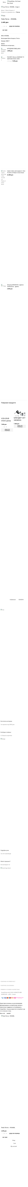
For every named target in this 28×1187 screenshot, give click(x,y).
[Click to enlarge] (4, 5)
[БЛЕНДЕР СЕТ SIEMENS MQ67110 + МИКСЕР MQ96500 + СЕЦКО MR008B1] (20, 411)
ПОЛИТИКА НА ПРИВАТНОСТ (8, 1085)
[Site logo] (14, 2)
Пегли (18, 12)
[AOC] (4, 654)
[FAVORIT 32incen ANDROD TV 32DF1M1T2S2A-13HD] (3, 112)
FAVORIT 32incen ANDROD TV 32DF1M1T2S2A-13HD (15, 57)
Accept (9, 1117)
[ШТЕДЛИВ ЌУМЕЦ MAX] (3, 51)
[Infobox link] (13, 771)
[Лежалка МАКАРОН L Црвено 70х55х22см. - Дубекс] (3, 340)
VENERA (21, 599)
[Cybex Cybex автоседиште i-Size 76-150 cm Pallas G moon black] (3, 226)
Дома (2, 10)
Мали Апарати (10, 10)
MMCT (8, 41)
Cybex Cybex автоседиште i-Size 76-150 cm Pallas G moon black (16, 171)
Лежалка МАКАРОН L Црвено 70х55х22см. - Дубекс (15, 285)
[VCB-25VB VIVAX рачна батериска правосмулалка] (7, 461)
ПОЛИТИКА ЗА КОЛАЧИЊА (7, 1089)
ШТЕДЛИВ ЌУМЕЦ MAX (13, 48)
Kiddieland (13, 599)
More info (2, 1117)
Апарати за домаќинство (8, 12)
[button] (7, 529)
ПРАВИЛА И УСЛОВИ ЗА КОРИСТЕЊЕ (10, 1093)
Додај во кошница (14, 26)
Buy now (5, 30)
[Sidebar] (2, 1105)
